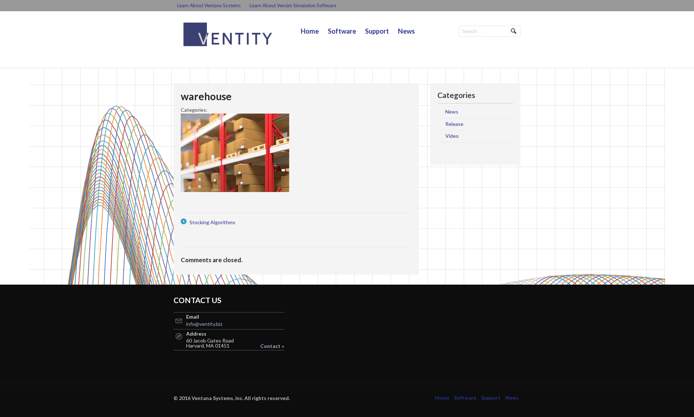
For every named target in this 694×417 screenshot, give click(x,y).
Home (310, 31)
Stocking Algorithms (208, 222)
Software (342, 31)
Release (454, 124)
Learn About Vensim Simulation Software (293, 5)
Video (452, 136)
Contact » (272, 346)
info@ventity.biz (204, 324)
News (406, 31)
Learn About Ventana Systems (209, 5)
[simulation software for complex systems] (228, 34)
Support (377, 31)
